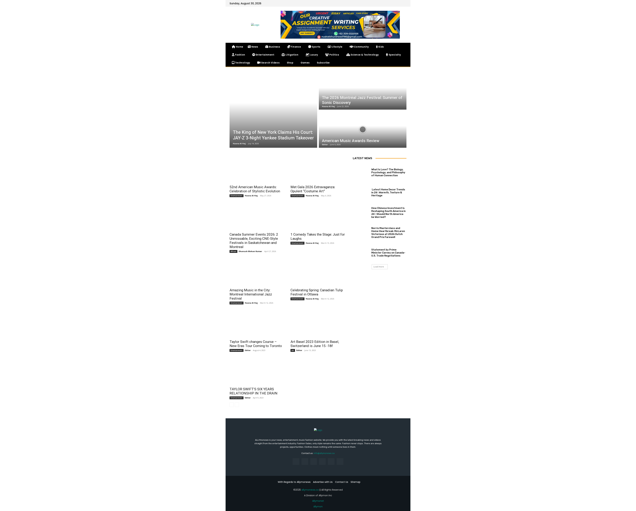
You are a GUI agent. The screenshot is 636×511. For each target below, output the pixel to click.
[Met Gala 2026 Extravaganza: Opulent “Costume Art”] (318, 169)
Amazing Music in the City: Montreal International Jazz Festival (251, 294)
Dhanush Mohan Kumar (250, 251)
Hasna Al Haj (251, 195)
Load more (378, 266)
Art (293, 350)
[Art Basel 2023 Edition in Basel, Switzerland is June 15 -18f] (318, 324)
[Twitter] (398, 3)
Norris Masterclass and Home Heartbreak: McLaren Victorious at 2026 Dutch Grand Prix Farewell (388, 233)
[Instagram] (305, 461)
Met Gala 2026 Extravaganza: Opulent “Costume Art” (313, 189)
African (233, 251)
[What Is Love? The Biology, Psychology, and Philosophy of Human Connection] (361, 172)
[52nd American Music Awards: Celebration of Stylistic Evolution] (257, 169)
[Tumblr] (331, 461)
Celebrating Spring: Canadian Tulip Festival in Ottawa (317, 292)
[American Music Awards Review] (362, 129)
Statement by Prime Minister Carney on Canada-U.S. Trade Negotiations (388, 252)
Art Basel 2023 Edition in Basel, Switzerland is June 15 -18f (315, 344)
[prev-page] (232, 405)
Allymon (318, 506)
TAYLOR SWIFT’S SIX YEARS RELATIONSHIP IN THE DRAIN (253, 391)
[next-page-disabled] (237, 405)
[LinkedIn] (403, 3)
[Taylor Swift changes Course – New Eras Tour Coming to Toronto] (257, 324)
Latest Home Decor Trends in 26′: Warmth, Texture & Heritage (388, 192)
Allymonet (318, 501)
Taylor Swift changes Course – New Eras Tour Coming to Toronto (256, 344)
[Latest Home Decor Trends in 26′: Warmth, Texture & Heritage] (361, 192)
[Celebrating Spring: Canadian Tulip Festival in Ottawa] (318, 272)
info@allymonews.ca (324, 453)
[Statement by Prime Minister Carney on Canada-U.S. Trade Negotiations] (361, 252)
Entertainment (236, 195)
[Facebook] (393, 3)
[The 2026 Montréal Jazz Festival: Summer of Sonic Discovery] (362, 91)
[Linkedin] (313, 461)
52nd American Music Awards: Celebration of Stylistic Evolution (255, 189)
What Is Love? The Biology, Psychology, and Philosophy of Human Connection (388, 172)
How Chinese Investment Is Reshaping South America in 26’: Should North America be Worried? (388, 213)
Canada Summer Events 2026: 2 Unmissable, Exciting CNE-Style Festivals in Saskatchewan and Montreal (254, 240)
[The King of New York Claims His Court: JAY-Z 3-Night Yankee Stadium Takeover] (273, 110)
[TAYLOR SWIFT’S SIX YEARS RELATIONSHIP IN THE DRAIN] (257, 371)
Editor (248, 350)
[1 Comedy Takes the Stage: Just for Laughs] (318, 216)
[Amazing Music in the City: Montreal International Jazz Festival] (257, 272)
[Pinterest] (322, 461)
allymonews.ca (310, 489)
